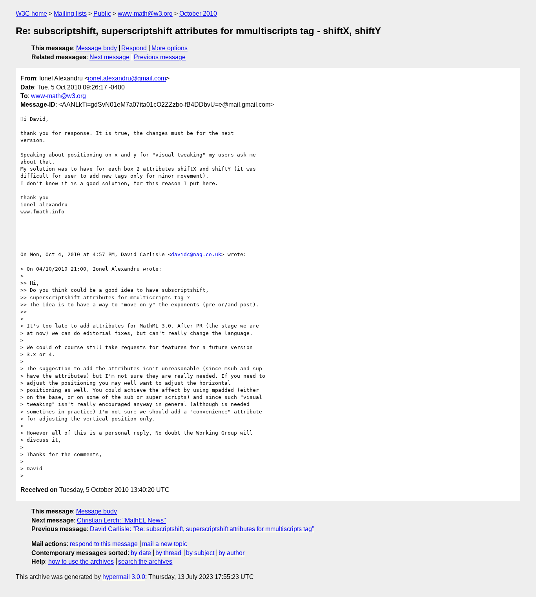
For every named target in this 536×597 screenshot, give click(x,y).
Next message (109, 57)
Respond (134, 48)
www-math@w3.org (145, 13)
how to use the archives (81, 561)
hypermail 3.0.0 (123, 576)
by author (231, 553)
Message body (96, 48)
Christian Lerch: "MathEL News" (121, 520)
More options (169, 48)
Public (102, 13)
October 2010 (198, 13)
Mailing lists (70, 13)
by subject (200, 553)
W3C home (31, 13)
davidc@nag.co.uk (196, 254)
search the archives (145, 561)
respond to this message (104, 544)
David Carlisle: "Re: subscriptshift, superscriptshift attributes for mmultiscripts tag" (202, 529)
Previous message (160, 57)
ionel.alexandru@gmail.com (127, 78)
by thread (168, 553)
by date (141, 553)
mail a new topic (164, 544)
